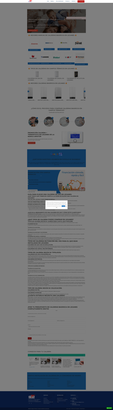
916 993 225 (82, 1)
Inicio (48, 1)
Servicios (73, 1)
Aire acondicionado (59, 1)
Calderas (52, 1)
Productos (67, 1)
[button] (109, 408)
